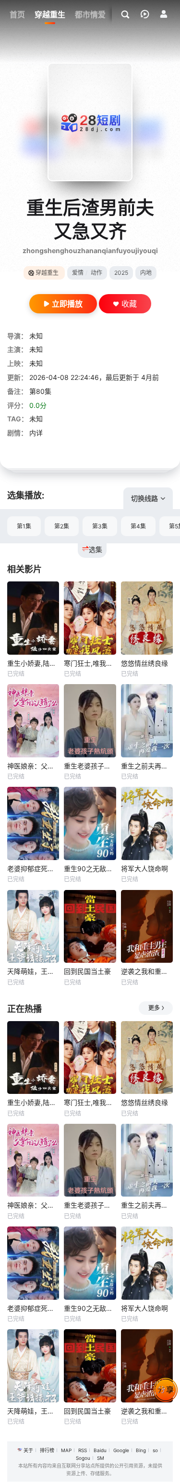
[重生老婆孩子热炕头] (90, 720)
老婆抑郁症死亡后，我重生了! (33, 868)
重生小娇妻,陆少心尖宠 (33, 663)
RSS (82, 1450)
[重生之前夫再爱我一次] (147, 720)
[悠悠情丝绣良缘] (147, 618)
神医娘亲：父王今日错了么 (33, 766)
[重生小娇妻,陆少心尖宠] (33, 618)
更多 (154, 1007)
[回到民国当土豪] (90, 926)
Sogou (83, 1458)
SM (100, 1458)
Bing (141, 1450)
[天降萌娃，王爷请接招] (33, 926)
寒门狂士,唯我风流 (90, 663)
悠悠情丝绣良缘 (144, 663)
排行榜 (47, 1450)
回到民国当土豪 (87, 971)
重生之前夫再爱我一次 (147, 766)
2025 (121, 272)
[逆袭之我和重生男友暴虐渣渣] (147, 926)
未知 (36, 336)
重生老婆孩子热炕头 (90, 766)
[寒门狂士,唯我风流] (90, 618)
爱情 (78, 272)
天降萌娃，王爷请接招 (33, 971)
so (155, 1450)
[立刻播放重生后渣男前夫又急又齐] (90, 122)
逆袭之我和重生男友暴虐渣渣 (147, 971)
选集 (95, 549)
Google (121, 1450)
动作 (96, 272)
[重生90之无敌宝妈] (90, 823)
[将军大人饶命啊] (147, 823)
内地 (146, 272)
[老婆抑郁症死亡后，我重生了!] (33, 823)
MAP (66, 1450)
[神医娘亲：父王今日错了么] (33, 720)
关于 (28, 1450)
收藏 (129, 304)
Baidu (100, 1450)
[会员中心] (164, 14)
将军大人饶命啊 (144, 868)
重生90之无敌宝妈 (90, 868)
